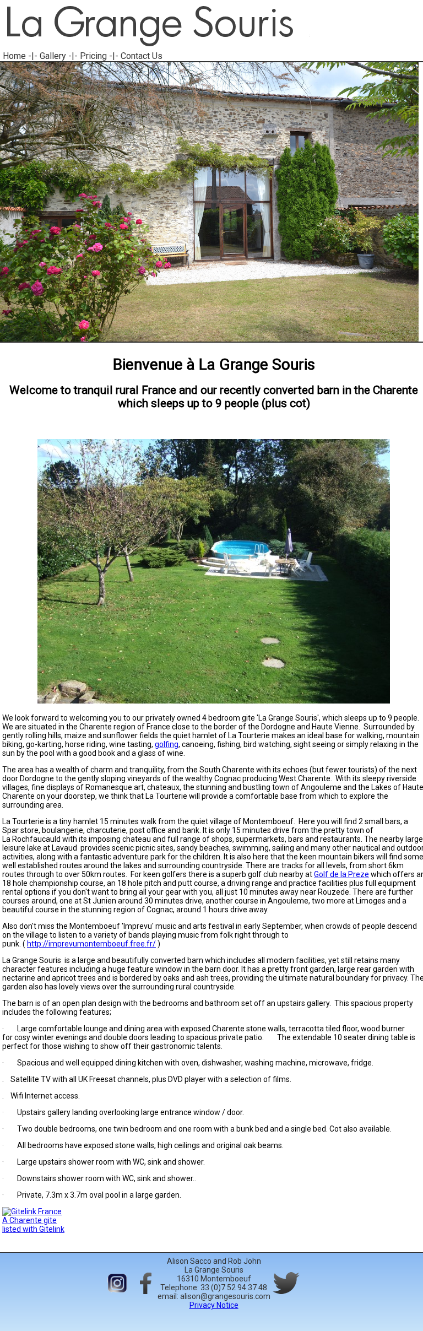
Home (14, 56)
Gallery (53, 56)
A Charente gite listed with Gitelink (33, 1224)
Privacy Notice (213, 1305)
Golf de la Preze (341, 874)
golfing (166, 744)
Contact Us (141, 56)
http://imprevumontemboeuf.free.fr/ (91, 943)
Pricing (93, 56)
